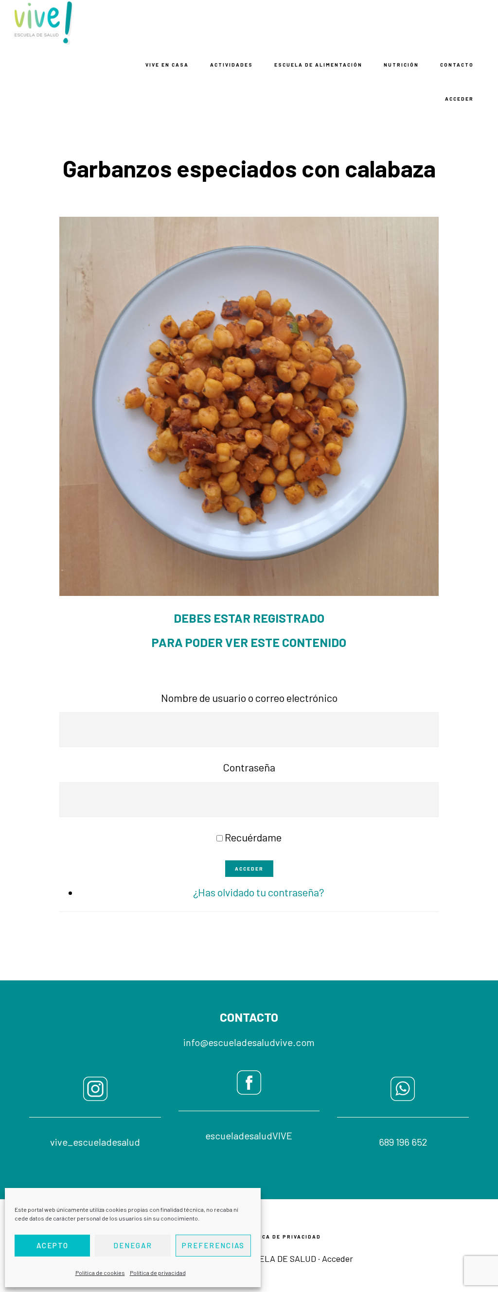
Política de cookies (100, 1272)
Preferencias (213, 1245)
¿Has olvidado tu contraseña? (258, 892)
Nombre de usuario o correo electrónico (249, 697)
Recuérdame (253, 837)
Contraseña (249, 767)
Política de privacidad (158, 1272)
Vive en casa (63, 23)
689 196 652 (403, 1142)
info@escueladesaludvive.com (249, 1042)
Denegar (132, 1245)
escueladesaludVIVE (248, 1135)
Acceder (249, 869)
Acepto (52, 1245)
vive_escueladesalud (95, 1142)
